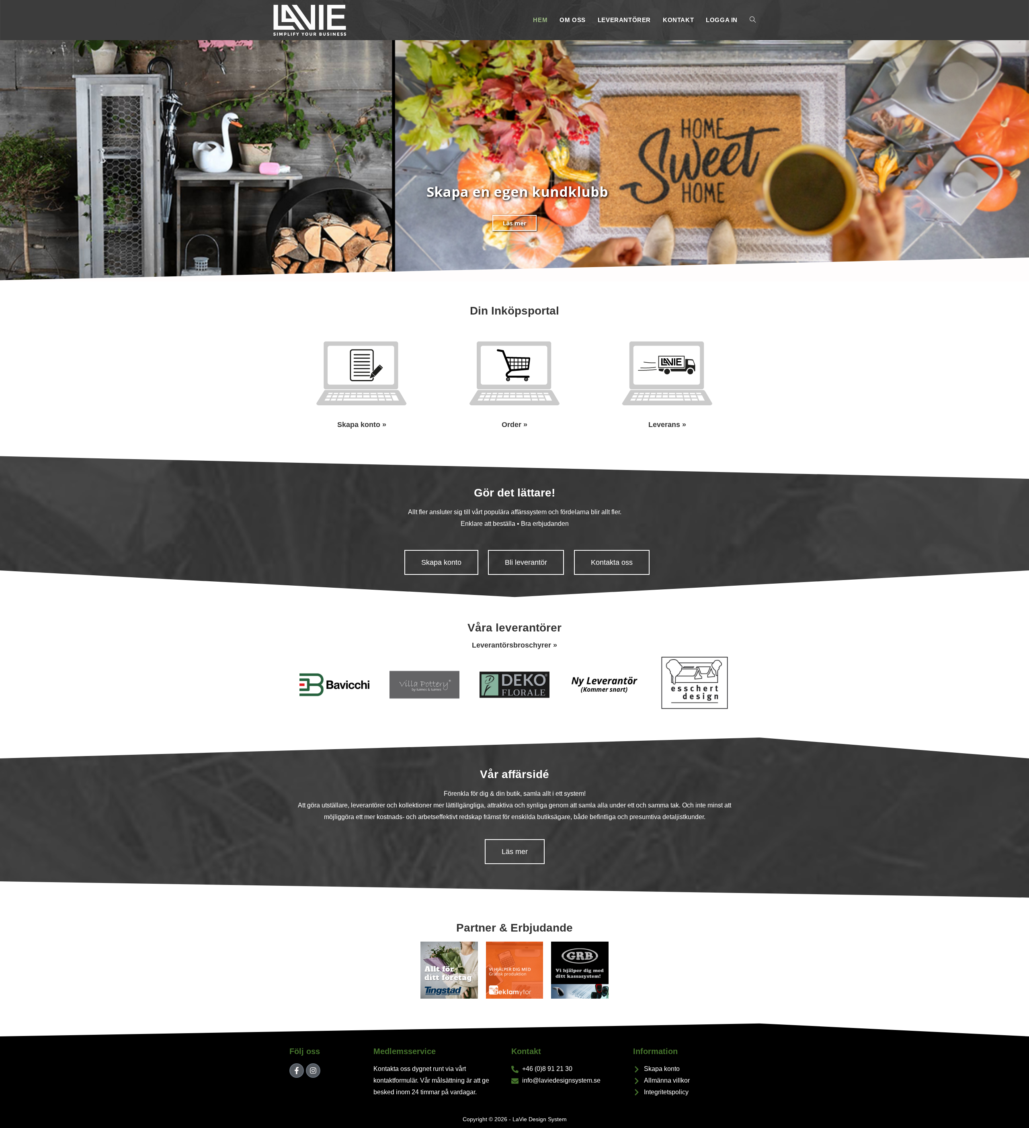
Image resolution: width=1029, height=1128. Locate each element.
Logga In (722, 19)
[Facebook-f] (296, 1070)
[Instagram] (313, 1070)
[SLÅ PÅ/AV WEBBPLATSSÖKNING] (753, 20)
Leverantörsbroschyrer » (514, 645)
